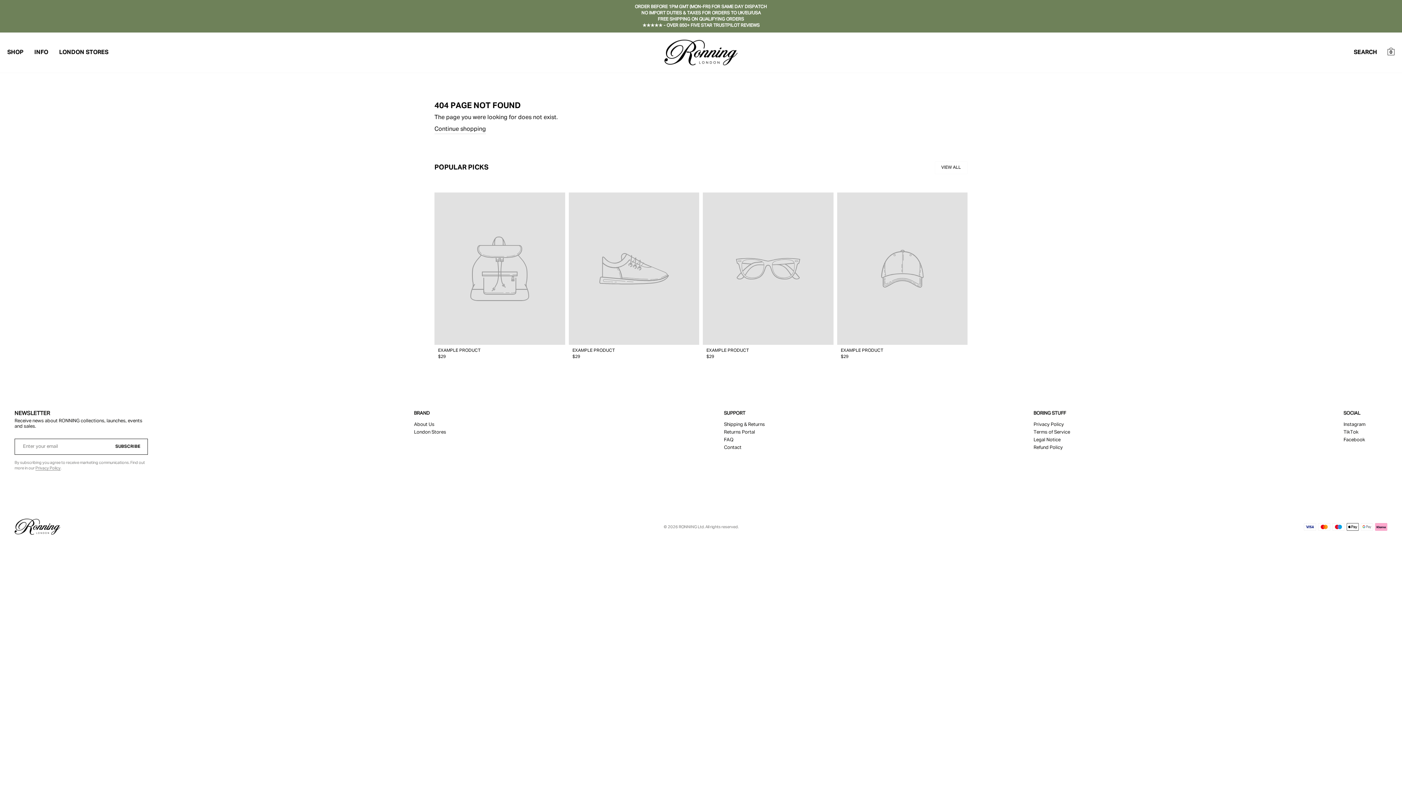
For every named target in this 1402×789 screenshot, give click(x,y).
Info (41, 53)
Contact (733, 447)
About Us (424, 424)
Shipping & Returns (744, 424)
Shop (15, 53)
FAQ (728, 440)
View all (951, 167)
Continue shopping (460, 129)
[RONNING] (37, 527)
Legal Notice (1047, 440)
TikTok (1351, 432)
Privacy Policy (48, 468)
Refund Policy (1048, 447)
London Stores (83, 53)
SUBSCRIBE (127, 447)
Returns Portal (739, 432)
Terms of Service (1052, 432)
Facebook (1354, 440)
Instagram (1354, 424)
